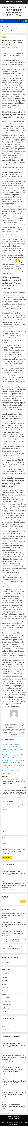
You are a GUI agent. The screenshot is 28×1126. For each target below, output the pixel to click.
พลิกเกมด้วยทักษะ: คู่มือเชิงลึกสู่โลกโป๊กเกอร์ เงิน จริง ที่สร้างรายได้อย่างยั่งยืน (14, 1082)
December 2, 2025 (17, 47)
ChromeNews (23, 1122)
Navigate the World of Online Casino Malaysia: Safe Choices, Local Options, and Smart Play (14, 885)
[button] (2, 21)
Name (4, 831)
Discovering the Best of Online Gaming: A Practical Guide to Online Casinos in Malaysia (13, 873)
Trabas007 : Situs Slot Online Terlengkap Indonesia (14, 11)
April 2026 (5, 987)
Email (4, 837)
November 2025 (6, 1005)
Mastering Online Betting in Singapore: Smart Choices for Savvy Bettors (13, 1106)
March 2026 (5, 991)
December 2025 (6, 1001)
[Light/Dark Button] (19, 21)
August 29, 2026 (7, 877)
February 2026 (6, 994)
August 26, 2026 (7, 1085)
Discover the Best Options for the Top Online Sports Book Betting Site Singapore (13, 949)
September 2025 (6, 1011)
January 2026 (5, 998)
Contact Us (9, 1117)
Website (4, 843)
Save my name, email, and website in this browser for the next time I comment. (14, 851)
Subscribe (26, 21)
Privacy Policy (17, 1117)
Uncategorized (6, 1030)
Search (5, 896)
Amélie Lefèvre (7, 47)
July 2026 (4, 977)
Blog (4, 37)
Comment (5, 810)
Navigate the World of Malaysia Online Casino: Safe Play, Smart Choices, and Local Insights (13, 933)
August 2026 (5, 974)
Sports (3, 1026)
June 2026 (4, 981)
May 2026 (4, 984)
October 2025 (5, 1008)
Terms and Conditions (13, 1118)
